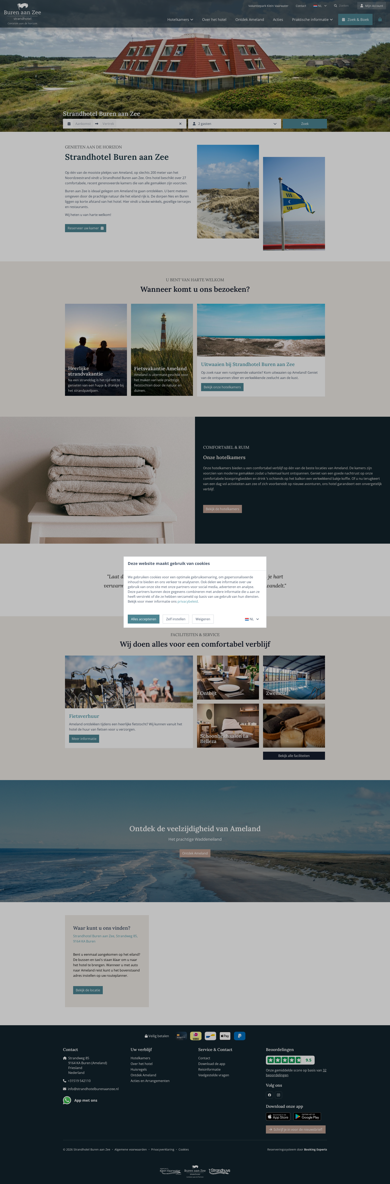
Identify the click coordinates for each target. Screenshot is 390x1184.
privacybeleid (188, 601)
